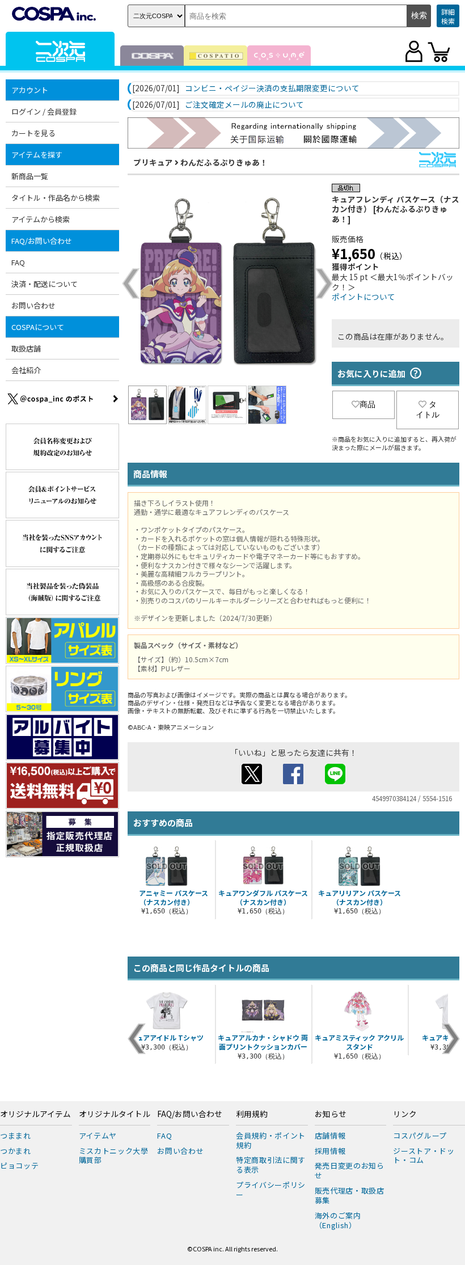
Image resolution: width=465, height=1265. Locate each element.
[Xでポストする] (252, 780)
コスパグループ (420, 1135)
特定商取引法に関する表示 (271, 1164)
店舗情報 (330, 1135)
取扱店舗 (26, 348)
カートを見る (33, 133)
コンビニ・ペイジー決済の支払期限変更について (272, 88)
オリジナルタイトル (114, 1114)
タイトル (427, 409)
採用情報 (330, 1150)
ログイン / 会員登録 (44, 111)
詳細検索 (448, 16)
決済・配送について (44, 283)
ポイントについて (363, 296)
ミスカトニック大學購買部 (114, 1155)
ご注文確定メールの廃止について (244, 105)
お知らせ (330, 1114)
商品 (367, 404)
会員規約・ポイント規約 (271, 1140)
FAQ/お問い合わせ (189, 1114)
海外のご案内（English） (338, 1220)
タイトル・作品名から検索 (55, 197)
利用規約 (252, 1114)
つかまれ (15, 1150)
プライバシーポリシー (271, 1189)
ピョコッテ (19, 1165)
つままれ (15, 1135)
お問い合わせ (33, 305)
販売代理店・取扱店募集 (349, 1195)
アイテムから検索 (40, 219)
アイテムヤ (98, 1135)
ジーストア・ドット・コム (423, 1155)
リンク (405, 1114)
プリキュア (153, 162)
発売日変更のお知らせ (349, 1170)
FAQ (18, 262)
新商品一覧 (29, 176)
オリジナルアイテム (35, 1114)
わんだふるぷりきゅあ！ (224, 162)
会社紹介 (26, 370)
